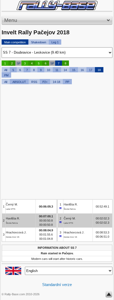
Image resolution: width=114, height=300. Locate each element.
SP (18, 63)
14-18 (56, 81)
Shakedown (38, 42)
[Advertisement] (57, 142)
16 (82, 70)
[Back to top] (108, 295)
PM (6, 75)
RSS (34, 81)
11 (56, 70)
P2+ (44, 81)
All (5, 70)
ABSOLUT (19, 81)
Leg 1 (55, 42)
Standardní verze (57, 284)
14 (65, 70)
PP (67, 81)
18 (99, 70)
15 (73, 70)
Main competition (15, 42)
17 (90, 70)
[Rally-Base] (57, 5)
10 (48, 70)
